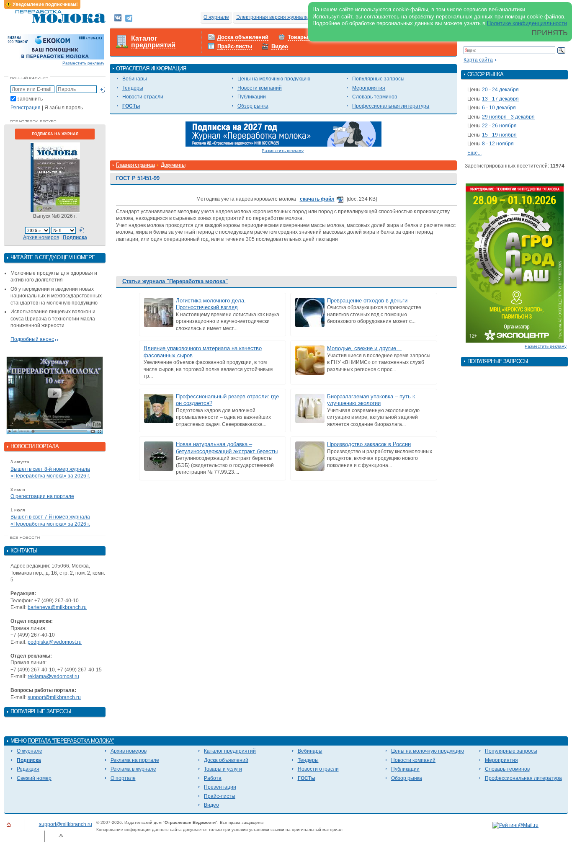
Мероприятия (368, 88)
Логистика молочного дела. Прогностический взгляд (211, 304)
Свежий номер (34, 778)
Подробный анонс (32, 339)
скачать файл (317, 199)
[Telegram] (128, 18)
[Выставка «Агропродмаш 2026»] (515, 263)
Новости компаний (259, 88)
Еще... (474, 153)
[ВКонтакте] (118, 18)
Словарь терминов (374, 97)
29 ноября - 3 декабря (508, 117)
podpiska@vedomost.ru (55, 642)
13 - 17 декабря (500, 99)
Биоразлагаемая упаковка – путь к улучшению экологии (371, 400)
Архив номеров (41, 237)
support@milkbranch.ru (54, 697)
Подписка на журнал (55, 134)
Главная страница (135, 165)
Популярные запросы (378, 79)
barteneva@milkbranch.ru (57, 607)
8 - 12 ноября (498, 144)
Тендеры (132, 88)
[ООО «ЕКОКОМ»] (55, 46)
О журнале (216, 17)
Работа (213, 778)
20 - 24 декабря (500, 90)
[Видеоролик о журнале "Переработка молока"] (55, 395)
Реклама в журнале (133, 769)
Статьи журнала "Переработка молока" (175, 281)
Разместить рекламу (83, 63)
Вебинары (134, 79)
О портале (123, 778)
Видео (279, 46)
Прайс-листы (234, 46)
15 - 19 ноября (499, 135)
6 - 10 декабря (499, 108)
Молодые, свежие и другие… (364, 348)
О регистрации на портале (42, 496)
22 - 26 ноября (499, 126)
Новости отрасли (142, 97)
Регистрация (25, 108)
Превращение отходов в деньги (367, 300)
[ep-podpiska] (283, 134)
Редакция (28, 769)
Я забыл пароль (63, 108)
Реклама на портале (135, 760)
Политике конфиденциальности (527, 23)
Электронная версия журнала (272, 17)
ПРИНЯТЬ (549, 32)
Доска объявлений (242, 37)
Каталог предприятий (153, 42)
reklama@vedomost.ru (53, 676)
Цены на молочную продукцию (273, 79)
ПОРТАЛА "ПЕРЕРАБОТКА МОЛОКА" (71, 741)
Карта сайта (478, 60)
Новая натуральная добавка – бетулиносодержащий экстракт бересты (227, 447)
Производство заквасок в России (369, 444)
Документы (173, 165)
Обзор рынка (252, 106)
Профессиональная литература (390, 106)
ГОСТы (131, 106)
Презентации (220, 787)
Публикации (251, 97)
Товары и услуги (223, 769)
